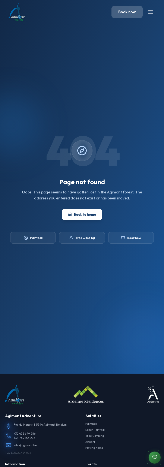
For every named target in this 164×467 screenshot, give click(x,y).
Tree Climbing (85, 238)
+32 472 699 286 (25, 434)
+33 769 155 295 (24, 438)
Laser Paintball (95, 430)
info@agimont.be (25, 445)
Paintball (36, 238)
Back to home (85, 214)
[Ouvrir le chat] (155, 458)
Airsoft (90, 442)
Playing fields (94, 448)
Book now (127, 11)
